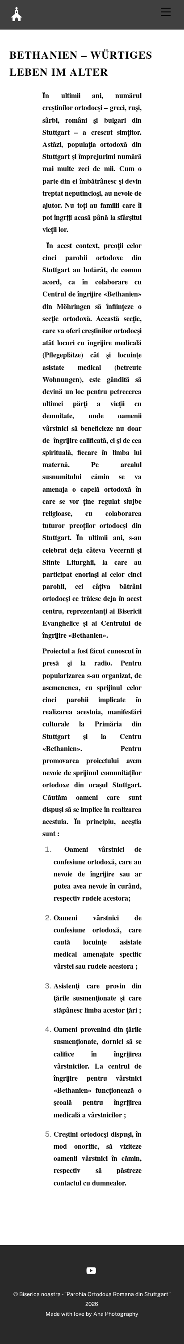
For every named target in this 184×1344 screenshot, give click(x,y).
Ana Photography (115, 1313)
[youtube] (91, 1269)
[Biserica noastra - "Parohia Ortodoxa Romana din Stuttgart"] (16, 18)
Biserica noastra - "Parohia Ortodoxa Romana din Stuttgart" (95, 1294)
